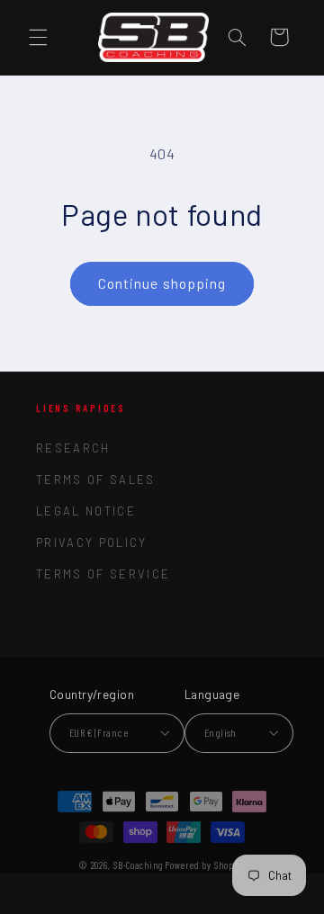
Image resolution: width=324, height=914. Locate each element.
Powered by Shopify (205, 865)
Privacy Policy (92, 542)
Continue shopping (162, 282)
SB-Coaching (138, 865)
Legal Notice (86, 511)
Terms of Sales (96, 479)
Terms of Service (103, 574)
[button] (37, 37)
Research (73, 448)
